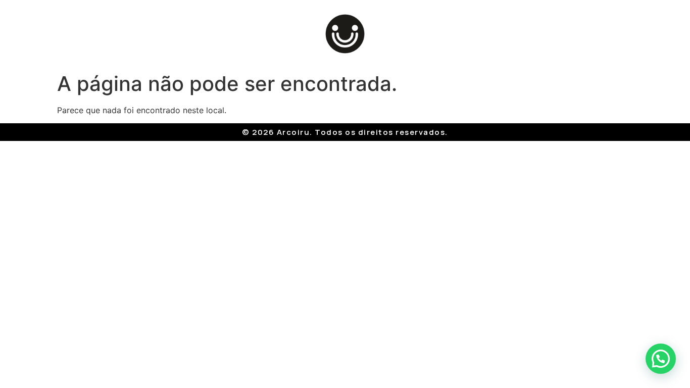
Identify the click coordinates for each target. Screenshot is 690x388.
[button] (661, 359)
